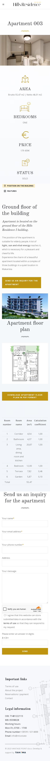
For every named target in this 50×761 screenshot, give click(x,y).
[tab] (25, 186)
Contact (9, 698)
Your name (7, 518)
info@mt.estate (19, 735)
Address (6, 557)
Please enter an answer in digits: (18, 633)
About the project (14, 690)
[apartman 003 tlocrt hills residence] (25, 363)
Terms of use (11, 686)
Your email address (11, 531)
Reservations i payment (17, 694)
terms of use (9, 623)
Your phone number (12, 544)
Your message (9, 571)
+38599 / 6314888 (29, 731)
